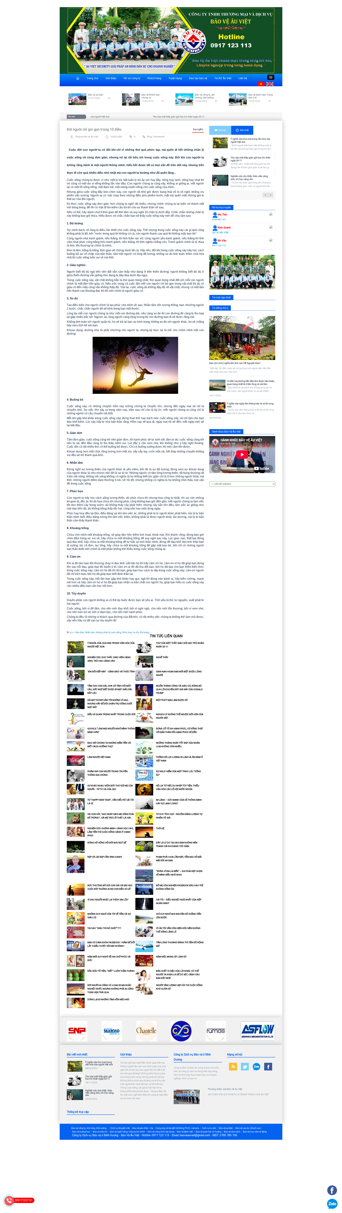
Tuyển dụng (175, 78)
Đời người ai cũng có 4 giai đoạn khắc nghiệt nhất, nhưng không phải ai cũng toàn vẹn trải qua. (110, 989)
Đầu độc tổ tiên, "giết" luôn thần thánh (110, 971)
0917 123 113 (219, 245)
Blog (149, 136)
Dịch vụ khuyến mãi (120, 1128)
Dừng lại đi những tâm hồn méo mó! (108, 999)
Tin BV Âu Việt (222, 78)
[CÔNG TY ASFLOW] (223, 1031)
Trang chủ (92, 78)
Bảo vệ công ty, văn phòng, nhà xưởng (205, 96)
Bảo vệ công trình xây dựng (161, 1131)
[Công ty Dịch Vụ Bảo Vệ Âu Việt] (171, 40)
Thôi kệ (160, 828)
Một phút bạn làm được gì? (172, 700)
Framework (159, 136)
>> (109, 98)
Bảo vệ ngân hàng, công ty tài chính (127, 1131)
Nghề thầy (162, 657)
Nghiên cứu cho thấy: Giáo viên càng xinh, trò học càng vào (249, 178)
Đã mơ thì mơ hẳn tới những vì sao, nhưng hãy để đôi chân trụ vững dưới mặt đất (109, 704)
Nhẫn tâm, (90, 632)
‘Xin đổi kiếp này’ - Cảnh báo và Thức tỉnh (111, 671)
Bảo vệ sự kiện (95, 94)
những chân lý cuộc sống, (109, 632)
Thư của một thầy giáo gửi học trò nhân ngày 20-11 (157, 116)
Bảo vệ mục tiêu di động (255, 1131)
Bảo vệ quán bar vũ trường (208, 1131)
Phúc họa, (127, 632)
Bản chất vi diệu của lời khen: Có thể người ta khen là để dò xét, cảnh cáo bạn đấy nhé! (178, 974)
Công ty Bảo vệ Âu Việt (86, 136)
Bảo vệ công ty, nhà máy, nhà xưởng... (89, 1128)
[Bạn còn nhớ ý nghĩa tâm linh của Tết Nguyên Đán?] (242, 338)
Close (70, 75)
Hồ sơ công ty (132, 78)
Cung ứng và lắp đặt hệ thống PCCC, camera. (178, 1128)
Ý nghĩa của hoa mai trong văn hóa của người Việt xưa (99, 1063)
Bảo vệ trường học (81, 1131)
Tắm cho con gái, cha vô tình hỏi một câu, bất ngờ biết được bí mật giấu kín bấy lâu (109, 689)
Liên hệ (243, 78)
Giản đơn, (79, 632)
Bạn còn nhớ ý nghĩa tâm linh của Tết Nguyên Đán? (235, 363)
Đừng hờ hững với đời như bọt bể (106, 842)
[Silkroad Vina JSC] (77, 1031)
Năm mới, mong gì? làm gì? (171, 956)
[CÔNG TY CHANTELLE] (112, 1031)
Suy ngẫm (198, 129)
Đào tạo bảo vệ (198, 78)
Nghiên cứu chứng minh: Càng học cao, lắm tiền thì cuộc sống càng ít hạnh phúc (110, 832)
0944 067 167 (219, 219)
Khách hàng (154, 78)
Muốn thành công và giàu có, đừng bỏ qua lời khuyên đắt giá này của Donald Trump (179, 689)
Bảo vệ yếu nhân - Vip (142, 1128)
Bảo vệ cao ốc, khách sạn (248, 1128)
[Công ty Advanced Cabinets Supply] (250, 1031)
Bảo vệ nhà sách (232, 1131)
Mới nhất (244, 130)
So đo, (136, 632)
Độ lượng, (145, 632)
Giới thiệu (110, 78)
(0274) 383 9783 (220, 232)
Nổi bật (222, 130)
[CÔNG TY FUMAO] (181, 1031)
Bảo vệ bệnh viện (185, 1131)
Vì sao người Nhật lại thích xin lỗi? (107, 899)
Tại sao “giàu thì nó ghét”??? (104, 928)
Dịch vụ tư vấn (209, 1128)
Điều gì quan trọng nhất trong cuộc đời (111, 714)
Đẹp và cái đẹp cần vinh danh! (104, 857)
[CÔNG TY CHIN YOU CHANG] (146, 1031)
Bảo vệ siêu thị (100, 1131)
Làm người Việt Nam (98, 757)
